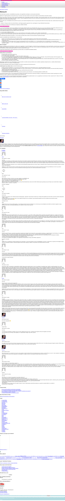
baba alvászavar (28, 456)
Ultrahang (3, 430)
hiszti (38, 457)
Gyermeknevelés (4, 413)
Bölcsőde (59, 456)
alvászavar (11, 456)
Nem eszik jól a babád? (5, 5)
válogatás (39, 459)
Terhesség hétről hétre (5, 4)
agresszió (1, 456)
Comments (3, 150)
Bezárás (1, 499)
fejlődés (19, 457)
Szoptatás (3, 424)
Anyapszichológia (4, 401)
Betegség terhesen (4, 408)
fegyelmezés (14, 457)
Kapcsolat (1, 491)
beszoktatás (50, 456)
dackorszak (9, 457)
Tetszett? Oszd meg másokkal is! (5, 88)
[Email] (32, 85)
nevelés (1, 459)
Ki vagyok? (3, 6)
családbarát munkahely (5, 410)
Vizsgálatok (3, 431)
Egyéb (3, 411)
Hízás (3, 416)
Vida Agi (3, 317)
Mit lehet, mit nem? (5, 419)
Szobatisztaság (14, 459)
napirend (64, 457)
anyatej (14, 456)
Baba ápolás (4, 403)
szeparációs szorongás (10, 459)
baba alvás (3, 402)
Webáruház (5, 491)
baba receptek (4, 405)
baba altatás (17, 456)
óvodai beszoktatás (45, 459)
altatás (3, 456)
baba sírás (44, 456)
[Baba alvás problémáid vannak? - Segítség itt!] (7, 396)
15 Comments (6, 9)
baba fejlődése (33, 456)
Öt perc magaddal (4, 422)
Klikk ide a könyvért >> (3, 449)
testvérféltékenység (35, 459)
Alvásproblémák (7, 456)
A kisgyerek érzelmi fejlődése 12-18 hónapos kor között (10, 392)
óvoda (40, 459)
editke (3, 156)
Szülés (3, 425)
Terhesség (3, 427)
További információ (44, 495)
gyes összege (4, 414)
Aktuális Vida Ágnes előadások (6, 466)
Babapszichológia (4, 406)
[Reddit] (32, 83)
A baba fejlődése (4, 400)
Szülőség (3, 426)
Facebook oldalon (40, 145)
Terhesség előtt (4, 428)
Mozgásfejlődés (4, 420)
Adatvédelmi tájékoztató (3, 492)
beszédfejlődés (55, 456)
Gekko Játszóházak (6, 76)
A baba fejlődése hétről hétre (6, 3)
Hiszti (3, 415)
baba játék (3, 404)
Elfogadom (48, 495)
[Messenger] (32, 81)
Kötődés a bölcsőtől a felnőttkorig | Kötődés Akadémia (10, 468)
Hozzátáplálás (4, 417)
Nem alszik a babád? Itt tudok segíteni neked (8, 469)
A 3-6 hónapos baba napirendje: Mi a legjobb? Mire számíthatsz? (11, 390)
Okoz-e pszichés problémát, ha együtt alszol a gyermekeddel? (11, 389)
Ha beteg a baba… (34, 457)
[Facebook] (32, 84)
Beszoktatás (3, 407)
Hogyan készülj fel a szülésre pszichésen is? (8, 467)
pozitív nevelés (5, 459)
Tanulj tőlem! (4, 7)
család (3, 409)
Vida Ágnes (2, 9)
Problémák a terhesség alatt (6, 423)
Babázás (46, 456)
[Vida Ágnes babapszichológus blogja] (6, 0)
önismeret (3, 421)
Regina (3, 278)
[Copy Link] (32, 80)
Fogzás (3, 412)
